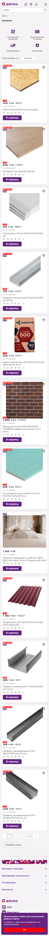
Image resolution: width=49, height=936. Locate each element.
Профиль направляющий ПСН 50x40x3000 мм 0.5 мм (19, 816)
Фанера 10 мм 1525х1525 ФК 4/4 (19, 171)
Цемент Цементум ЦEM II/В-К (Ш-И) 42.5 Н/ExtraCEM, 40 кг (23, 363)
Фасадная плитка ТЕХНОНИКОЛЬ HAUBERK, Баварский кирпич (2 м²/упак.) (22, 429)
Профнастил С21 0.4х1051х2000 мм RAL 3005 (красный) (23, 623)
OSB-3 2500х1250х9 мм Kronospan (20, 109)
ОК (24, 930)
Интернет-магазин (12, 869)
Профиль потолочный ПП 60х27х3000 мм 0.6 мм (23, 687)
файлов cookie (26, 924)
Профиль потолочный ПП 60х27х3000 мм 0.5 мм (23, 299)
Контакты (7, 889)
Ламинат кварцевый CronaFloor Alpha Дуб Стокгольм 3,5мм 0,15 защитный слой (24, 559)
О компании (8, 882)
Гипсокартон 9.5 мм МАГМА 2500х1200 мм (23, 234)
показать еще (13, 844)
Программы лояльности (15, 876)
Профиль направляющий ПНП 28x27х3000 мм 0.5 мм (19, 752)
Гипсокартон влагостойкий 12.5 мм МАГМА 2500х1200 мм (21, 494)
